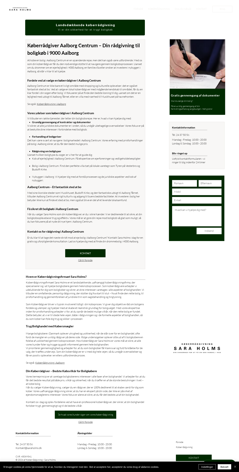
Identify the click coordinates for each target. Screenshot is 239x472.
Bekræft (224, 466)
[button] (85, 253)
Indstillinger (207, 466)
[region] (196, 80)
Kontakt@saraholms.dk (29, 448)
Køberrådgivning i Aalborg (51, 104)
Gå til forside (85, 260)
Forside (179, 442)
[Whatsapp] (6, 455)
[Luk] (235, 466)
